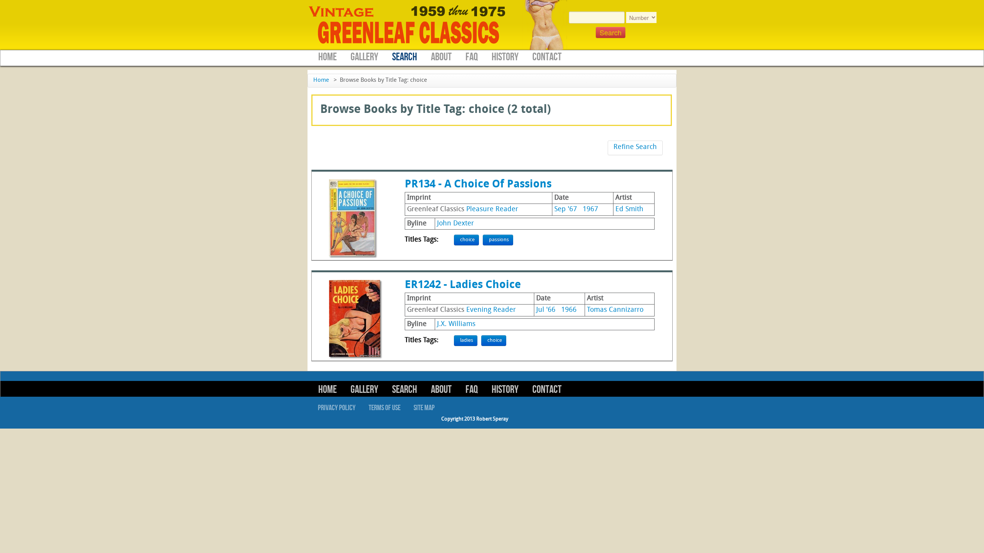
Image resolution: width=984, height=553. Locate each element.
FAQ (471, 57)
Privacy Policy (337, 407)
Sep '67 (565, 209)
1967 (590, 209)
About (441, 57)
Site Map (424, 407)
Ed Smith (629, 209)
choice (467, 239)
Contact (547, 57)
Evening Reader (491, 310)
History (505, 57)
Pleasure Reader (492, 209)
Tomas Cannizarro (615, 310)
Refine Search (635, 147)
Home (327, 57)
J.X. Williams (456, 324)
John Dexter (455, 223)
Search (404, 57)
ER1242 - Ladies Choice (463, 285)
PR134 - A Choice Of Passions (478, 184)
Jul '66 (545, 310)
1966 (569, 310)
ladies (466, 340)
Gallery (364, 57)
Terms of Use (385, 407)
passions (499, 239)
